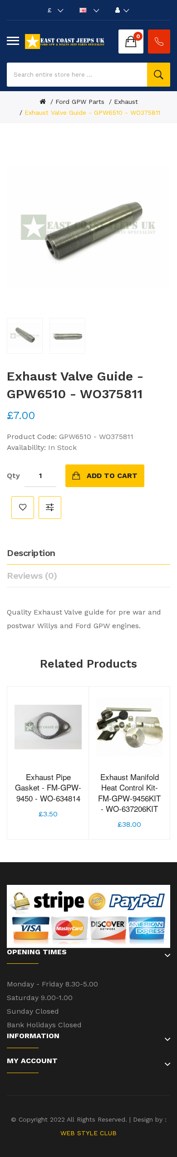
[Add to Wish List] (48, 795)
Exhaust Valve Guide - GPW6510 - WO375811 (92, 112)
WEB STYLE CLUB (88, 1133)
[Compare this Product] (68, 795)
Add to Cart (112, 475)
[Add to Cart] (27, 795)
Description (31, 552)
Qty (13, 475)
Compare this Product (50, 507)
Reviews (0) (32, 575)
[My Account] (122, 10)
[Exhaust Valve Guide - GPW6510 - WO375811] (25, 336)
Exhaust (126, 101)
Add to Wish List (22, 507)
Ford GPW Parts (79, 101)
